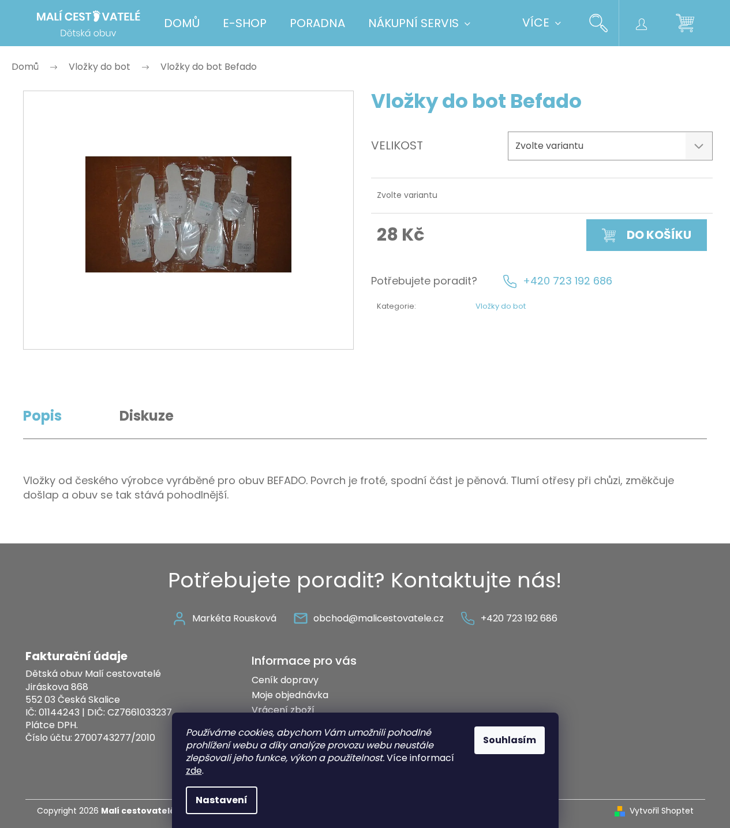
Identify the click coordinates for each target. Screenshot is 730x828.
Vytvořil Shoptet (662, 810)
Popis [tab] (42, 415)
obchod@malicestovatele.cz (378, 618)
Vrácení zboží (283, 710)
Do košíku (659, 235)
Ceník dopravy (285, 680)
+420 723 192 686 (567, 281)
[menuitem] (181, 23)
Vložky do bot (501, 306)
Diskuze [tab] (146, 415)
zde (194, 770)
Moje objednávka (290, 695)
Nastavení (222, 800)
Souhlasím (509, 740)
